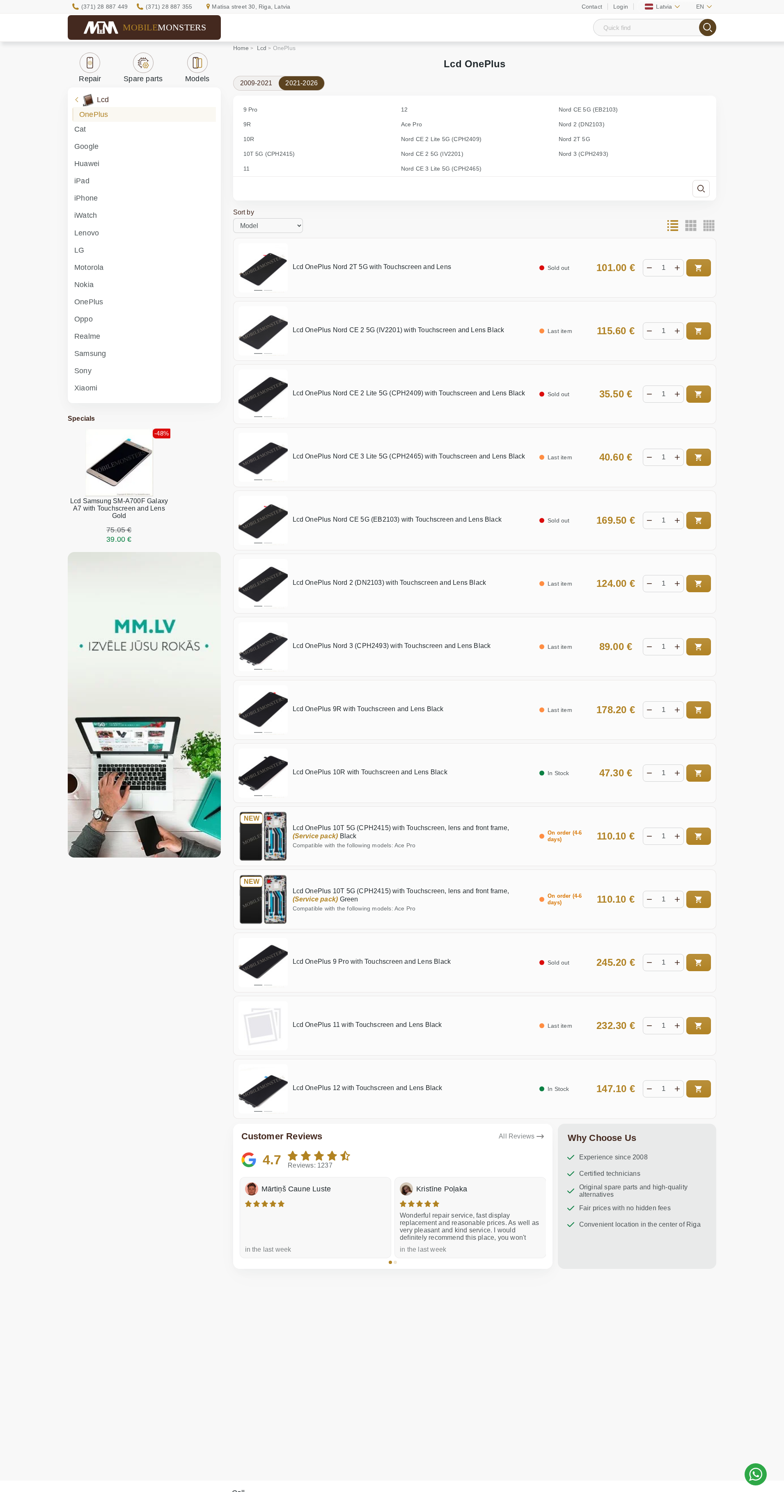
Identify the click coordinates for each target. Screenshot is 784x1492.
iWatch (85, 215)
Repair (90, 79)
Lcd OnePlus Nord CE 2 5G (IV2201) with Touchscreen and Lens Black (398, 329)
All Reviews (516, 1136)
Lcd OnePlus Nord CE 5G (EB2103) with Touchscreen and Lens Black (397, 519)
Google (86, 146)
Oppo (83, 319)
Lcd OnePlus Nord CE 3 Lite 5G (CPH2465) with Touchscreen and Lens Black (409, 456)
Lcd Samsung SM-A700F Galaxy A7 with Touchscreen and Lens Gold (119, 508)
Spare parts (143, 79)
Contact (592, 6)
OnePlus (93, 114)
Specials (81, 418)
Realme (87, 336)
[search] (707, 27)
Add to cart (698, 267)
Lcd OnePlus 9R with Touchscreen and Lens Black (368, 708)
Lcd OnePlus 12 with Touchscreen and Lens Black (367, 1087)
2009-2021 (256, 83)
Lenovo (86, 233)
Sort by (243, 212)
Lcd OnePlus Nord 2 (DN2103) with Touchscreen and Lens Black (389, 582)
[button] (390, 1262)
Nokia (84, 285)
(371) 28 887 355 (169, 6)
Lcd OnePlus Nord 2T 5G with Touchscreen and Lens (372, 266)
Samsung (90, 353)
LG (79, 250)
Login (620, 6)
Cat (80, 129)
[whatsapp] (756, 1474)
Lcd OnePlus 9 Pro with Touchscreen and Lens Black (372, 961)
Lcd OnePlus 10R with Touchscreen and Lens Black (370, 772)
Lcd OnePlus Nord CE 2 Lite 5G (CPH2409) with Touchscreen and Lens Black (409, 393)
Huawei (86, 164)
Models (197, 79)
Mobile (164, 27)
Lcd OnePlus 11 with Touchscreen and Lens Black (367, 1024)
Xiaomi (85, 388)
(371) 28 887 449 (104, 6)
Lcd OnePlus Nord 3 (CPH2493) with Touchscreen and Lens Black (392, 645)
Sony (83, 371)
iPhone (86, 198)
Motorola (89, 267)
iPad (81, 181)
